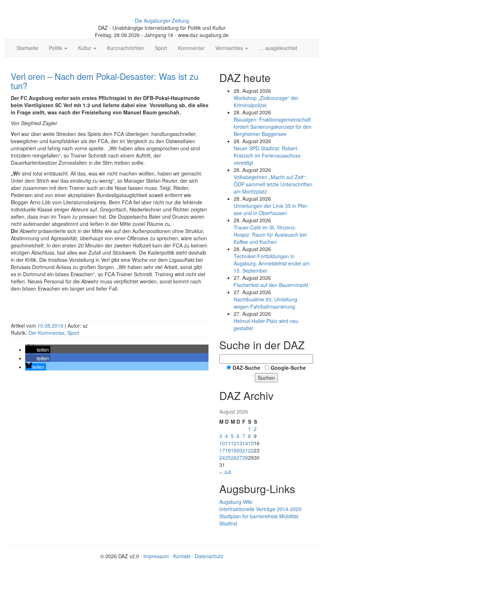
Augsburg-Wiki (235, 501)
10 (222, 443)
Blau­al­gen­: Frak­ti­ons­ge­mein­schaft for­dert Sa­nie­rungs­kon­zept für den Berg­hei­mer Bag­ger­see (273, 126)
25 (228, 457)
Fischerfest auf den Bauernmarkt (271, 284)
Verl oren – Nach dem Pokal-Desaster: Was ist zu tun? (104, 81)
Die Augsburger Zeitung (162, 20)
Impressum (156, 556)
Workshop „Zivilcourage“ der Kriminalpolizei (266, 101)
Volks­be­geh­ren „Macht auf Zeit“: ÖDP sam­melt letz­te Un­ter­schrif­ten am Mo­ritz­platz (273, 184)
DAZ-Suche (246, 367)
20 (239, 450)
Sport (161, 47)
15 (251, 443)
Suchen (266, 377)
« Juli (225, 471)
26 (234, 457)
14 (245, 443)
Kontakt (182, 556)
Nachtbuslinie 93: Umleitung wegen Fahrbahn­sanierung (265, 303)
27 (239, 457)
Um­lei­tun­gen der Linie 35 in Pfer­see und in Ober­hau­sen (271, 209)
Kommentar (191, 47)
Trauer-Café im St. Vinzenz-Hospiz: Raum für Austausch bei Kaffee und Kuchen (270, 234)
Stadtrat (228, 523)
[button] (37, 349)
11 (228, 443)
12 (234, 443)
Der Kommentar (46, 332)
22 (251, 450)
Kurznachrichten (125, 47)
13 (239, 443)
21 (245, 450)
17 (222, 450)
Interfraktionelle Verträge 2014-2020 (260, 509)
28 (245, 457)
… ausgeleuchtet (278, 47)
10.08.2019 (51, 325)
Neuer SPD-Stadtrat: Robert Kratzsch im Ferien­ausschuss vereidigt (267, 155)
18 (228, 450)
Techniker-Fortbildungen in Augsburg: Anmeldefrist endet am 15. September (272, 263)
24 (222, 457)
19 (234, 450)
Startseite (27, 47)
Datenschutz (209, 556)
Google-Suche (288, 367)
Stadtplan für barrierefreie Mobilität (258, 516)
